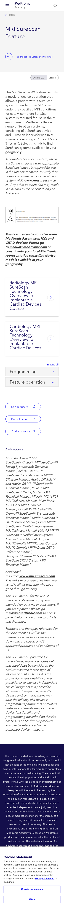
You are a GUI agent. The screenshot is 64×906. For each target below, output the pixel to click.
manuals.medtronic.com (28, 247)
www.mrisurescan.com (30, 183)
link (39, 143)
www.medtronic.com (25, 613)
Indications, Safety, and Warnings (36, 57)
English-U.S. (38, 78)
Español (52, 78)
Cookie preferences (32, 889)
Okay (32, 899)
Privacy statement (44, 878)
